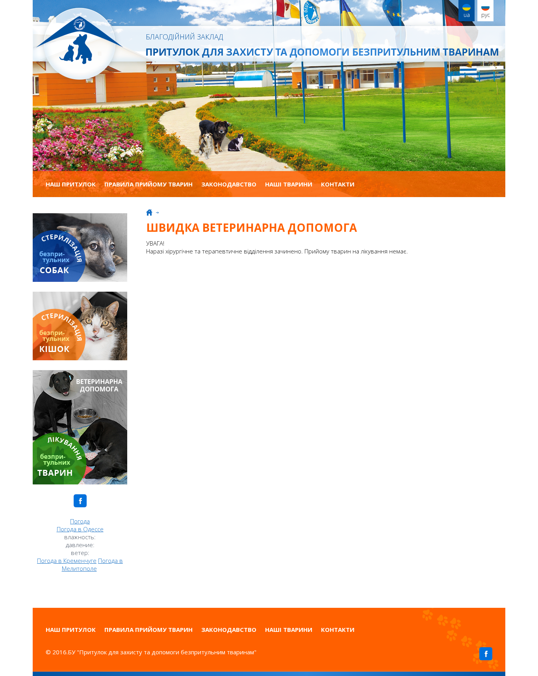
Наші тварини (288, 184)
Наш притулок (71, 184)
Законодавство (228, 184)
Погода (80, 521)
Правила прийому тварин (148, 184)
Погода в (80, 529)
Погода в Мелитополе (92, 564)
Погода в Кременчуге (66, 560)
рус (485, 15)
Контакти (337, 184)
